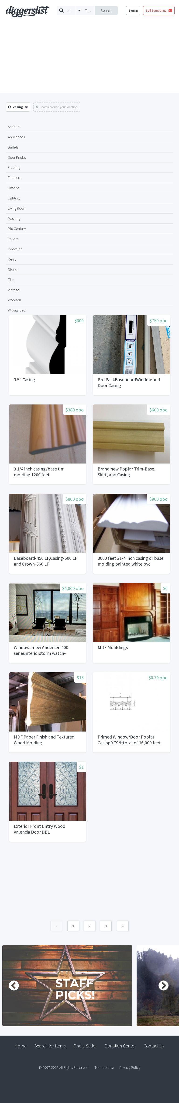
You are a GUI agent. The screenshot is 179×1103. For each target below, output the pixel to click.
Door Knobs (17, 157)
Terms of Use (104, 1067)
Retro (12, 259)
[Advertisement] (89, 57)
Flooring (14, 167)
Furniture (14, 177)
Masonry (14, 218)
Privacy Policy (129, 1067)
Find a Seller (85, 1046)
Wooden (14, 300)
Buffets (13, 147)
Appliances (16, 137)
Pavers (13, 238)
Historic (13, 187)
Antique (14, 126)
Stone (12, 269)
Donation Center (120, 1046)
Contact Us (154, 1046)
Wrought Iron (17, 310)
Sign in (133, 10)
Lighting (14, 198)
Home (21, 1046)
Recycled (15, 249)
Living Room (17, 208)
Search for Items (50, 1046)
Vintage (13, 290)
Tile (11, 279)
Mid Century (17, 228)
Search (106, 10)
